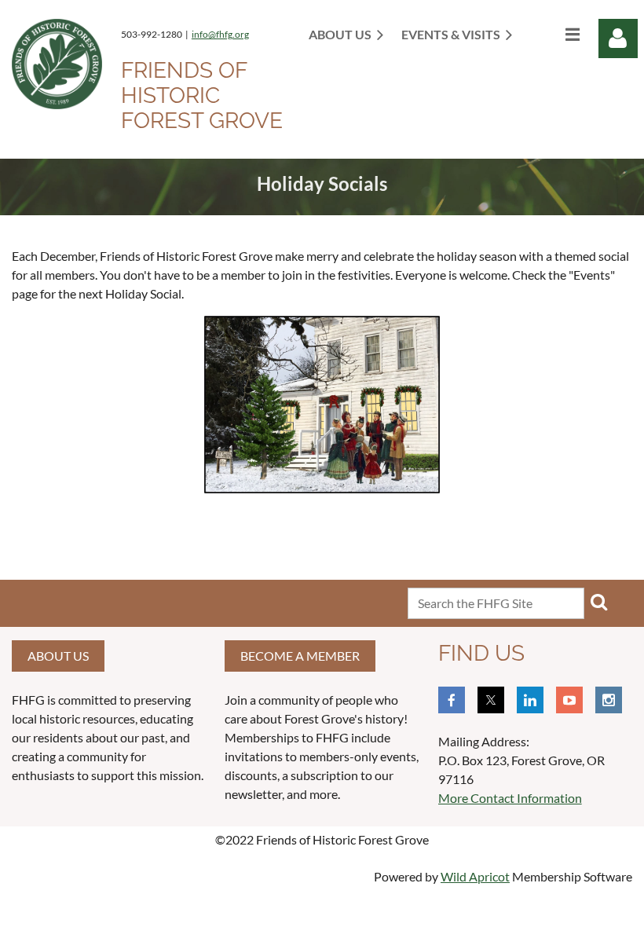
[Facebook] (451, 700)
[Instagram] (608, 700)
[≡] (556, 34)
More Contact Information (510, 797)
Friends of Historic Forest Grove (202, 95)
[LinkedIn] (530, 700)
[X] (491, 700)
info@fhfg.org (220, 34)
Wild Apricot (475, 876)
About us (58, 655)
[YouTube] (569, 700)
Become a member (300, 655)
